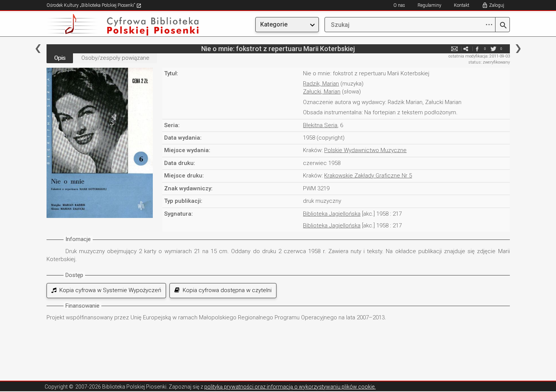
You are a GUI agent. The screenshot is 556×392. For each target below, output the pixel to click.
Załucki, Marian (321, 91)
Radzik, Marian (321, 83)
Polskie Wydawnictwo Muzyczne (365, 150)
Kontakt (461, 5)
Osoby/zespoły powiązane (115, 57)
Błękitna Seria (320, 125)
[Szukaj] (502, 25)
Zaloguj (496, 5)
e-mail (454, 48)
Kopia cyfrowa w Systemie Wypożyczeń (108, 290)
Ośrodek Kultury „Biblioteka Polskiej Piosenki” (91, 5)
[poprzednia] (38, 48)
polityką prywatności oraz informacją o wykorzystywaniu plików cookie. (290, 387)
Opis (59, 57)
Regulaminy (429, 5)
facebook (477, 48)
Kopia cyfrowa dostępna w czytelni (226, 290)
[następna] (518, 48)
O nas (399, 5)
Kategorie (273, 24)
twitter (493, 48)
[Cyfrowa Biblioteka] (116, 25)
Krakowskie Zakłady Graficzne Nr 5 (368, 175)
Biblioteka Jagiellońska (331, 213)
